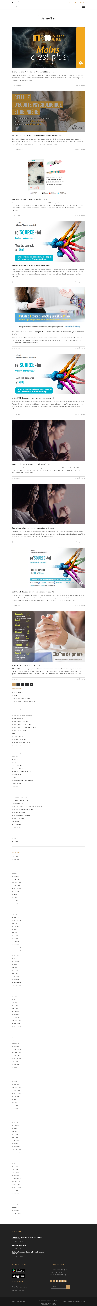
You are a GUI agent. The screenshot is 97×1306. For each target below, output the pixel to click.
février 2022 (15, 1011)
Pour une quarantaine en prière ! (26, 665)
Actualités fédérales (19, 709)
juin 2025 (15, 894)
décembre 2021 (16, 1017)
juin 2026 (15, 862)
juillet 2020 (16, 1064)
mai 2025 (14, 897)
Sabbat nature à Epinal (19, 1245)
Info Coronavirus (17, 792)
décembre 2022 (16, 982)
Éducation (15, 759)
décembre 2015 (16, 1213)
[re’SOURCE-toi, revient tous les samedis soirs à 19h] (48, 374)
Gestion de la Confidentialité (74, 1301)
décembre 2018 (16, 1114)
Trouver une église (18, 1290)
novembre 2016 (16, 1181)
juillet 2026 (15, 859)
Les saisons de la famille (20, 800)
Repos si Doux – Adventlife (20, 835)
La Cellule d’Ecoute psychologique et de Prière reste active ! (37, 135)
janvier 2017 (15, 1175)
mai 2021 (14, 1034)
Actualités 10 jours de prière (21, 698)
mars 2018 (15, 1137)
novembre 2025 (16, 882)
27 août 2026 (18, 1241)
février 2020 (15, 1078)
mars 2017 (15, 1169)
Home (36, 15)
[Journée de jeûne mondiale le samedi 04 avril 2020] (48, 504)
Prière (14, 830)
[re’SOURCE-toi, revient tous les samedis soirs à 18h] (48, 567)
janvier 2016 (15, 1210)
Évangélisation (17, 774)
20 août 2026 (18, 1256)
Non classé (15, 821)
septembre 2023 (16, 955)
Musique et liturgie (18, 818)
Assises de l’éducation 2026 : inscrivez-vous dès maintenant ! (27, 1238)
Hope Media (15, 786)
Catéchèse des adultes (19, 739)
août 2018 (15, 1122)
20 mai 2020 (17, 281)
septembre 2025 (16, 888)
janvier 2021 (15, 1046)
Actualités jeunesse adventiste (22, 715)
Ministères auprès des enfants (21, 815)
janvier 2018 (15, 1143)
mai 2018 (14, 1131)
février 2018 (15, 1140)
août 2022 (15, 993)
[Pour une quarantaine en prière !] (48, 636)
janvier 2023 (16, 979)
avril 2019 (15, 1105)
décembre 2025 (16, 879)
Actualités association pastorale (22, 704)
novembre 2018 (16, 1116)
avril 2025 (15, 900)
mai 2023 (14, 967)
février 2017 (15, 1172)
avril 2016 (15, 1201)
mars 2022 (15, 1008)
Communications (17, 745)
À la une (14, 695)
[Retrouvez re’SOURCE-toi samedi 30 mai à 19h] (48, 175)
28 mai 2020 (17, 215)
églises (14, 762)
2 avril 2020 (17, 541)
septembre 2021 (16, 1026)
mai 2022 (14, 1002)
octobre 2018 (16, 1119)
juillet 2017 (15, 1160)
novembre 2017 (16, 1149)
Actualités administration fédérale (23, 701)
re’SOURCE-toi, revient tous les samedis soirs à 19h (33, 398)
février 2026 (15, 873)
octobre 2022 (16, 988)
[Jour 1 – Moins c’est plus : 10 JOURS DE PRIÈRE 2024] (48, 47)
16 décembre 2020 (18, 149)
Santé (14, 838)
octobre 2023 (16, 952)
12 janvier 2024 (18, 85)
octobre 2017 (16, 1152)
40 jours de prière (17, 692)
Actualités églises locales (20, 707)
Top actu (15, 841)
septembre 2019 (16, 1093)
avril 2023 (15, 970)
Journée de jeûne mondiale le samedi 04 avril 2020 (33, 528)
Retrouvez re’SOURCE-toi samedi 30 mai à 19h (31, 199)
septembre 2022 (16, 991)
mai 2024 (14, 932)
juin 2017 (14, 1163)
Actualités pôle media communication (24, 727)
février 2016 (15, 1207)
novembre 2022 (16, 985)
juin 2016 (14, 1196)
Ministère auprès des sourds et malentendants (27, 806)
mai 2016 (14, 1199)
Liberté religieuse (17, 803)
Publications (16, 833)
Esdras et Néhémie (17, 768)
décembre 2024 (16, 911)
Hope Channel (16, 783)
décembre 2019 (16, 1084)
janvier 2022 (16, 1014)
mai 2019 (14, 1102)
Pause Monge (16, 827)
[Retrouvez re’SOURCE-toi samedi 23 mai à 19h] (48, 241)
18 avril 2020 (17, 478)
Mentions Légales (18, 1301)
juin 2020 (15, 1067)
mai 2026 (14, 865)
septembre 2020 (16, 1058)
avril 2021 (15, 1037)
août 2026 (15, 856)
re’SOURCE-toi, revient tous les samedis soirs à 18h (33, 591)
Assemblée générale (18, 736)
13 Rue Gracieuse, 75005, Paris (59, 1270)
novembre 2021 (16, 1020)
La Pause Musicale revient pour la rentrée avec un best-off (28, 1253)
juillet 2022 (15, 996)
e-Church (15, 756)
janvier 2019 (15, 1111)
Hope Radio (15, 789)
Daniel (14, 751)
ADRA (13, 733)
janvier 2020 (16, 1081)
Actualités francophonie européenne (24, 712)
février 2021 (15, 1043)
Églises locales (17, 765)
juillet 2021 (15, 1029)
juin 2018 (14, 1128)
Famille (14, 777)
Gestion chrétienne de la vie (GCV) (22, 780)
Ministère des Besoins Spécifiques (22, 809)
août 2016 (15, 1190)
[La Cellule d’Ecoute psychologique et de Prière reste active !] (48, 111)
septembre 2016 (16, 1187)
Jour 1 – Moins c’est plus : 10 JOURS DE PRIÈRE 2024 (33, 71)
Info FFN (14, 794)
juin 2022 (15, 999)
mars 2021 (15, 1040)
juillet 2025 (15, 891)
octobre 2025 (16, 885)
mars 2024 (15, 938)
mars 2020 (15, 1075)
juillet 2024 (15, 926)
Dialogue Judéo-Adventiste (20, 753)
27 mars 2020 (17, 679)
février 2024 (15, 941)
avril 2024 (15, 935)
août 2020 (15, 1061)
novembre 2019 (16, 1087)
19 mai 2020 (17, 348)
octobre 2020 (16, 1055)
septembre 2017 (16, 1155)
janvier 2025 (16, 909)
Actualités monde (17, 718)
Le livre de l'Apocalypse (19, 797)
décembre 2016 (16, 1178)
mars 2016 (15, 1204)
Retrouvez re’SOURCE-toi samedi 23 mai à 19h (31, 265)
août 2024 (15, 923)
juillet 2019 (15, 1096)
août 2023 (15, 958)
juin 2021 (14, 1032)
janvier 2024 (16, 944)
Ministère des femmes (18, 812)
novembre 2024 (16, 914)
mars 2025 (15, 903)
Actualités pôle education (20, 721)
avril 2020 (15, 1073)
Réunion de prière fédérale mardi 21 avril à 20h (31, 464)
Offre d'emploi (16, 824)
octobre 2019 (16, 1090)
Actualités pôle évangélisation (22, 724)
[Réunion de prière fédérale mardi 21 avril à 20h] (48, 440)
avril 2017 (15, 1166)
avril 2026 (15, 867)
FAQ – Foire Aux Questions (20, 1287)
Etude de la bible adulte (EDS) (21, 771)
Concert (14, 748)
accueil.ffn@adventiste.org (58, 1274)
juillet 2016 (15, 1193)
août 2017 (15, 1157)
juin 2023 (15, 964)
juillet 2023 (15, 961)
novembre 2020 (16, 1052)
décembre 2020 (16, 1049)
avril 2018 (15, 1134)
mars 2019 (15, 1108)
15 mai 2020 (17, 414)
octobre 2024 (16, 917)
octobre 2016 (16, 1184)
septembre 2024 (16, 920)
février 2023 (15, 976)
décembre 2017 (16, 1146)
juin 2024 (15, 929)
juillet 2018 (15, 1125)
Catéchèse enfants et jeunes (21, 742)
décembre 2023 (16, 947)
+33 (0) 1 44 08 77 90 (56, 1272)
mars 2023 (15, 973)
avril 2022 (15, 1005)
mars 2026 (15, 870)
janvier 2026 (16, 876)
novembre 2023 (16, 950)
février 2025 (15, 906)
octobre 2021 (16, 1023)
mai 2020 (14, 1070)
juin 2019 (14, 1099)
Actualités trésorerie (19, 730)
